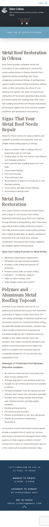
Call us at (24, 32)
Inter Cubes (16, 8)
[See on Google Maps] (27, 23)
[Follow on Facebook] (22, 23)
